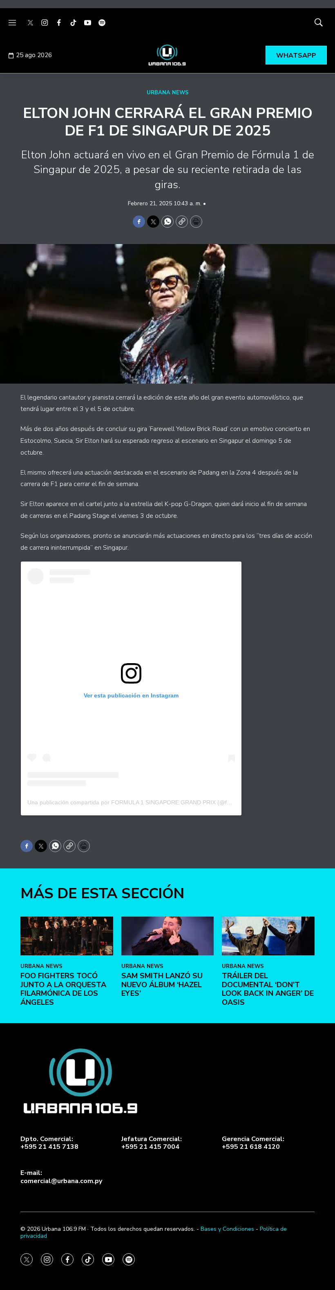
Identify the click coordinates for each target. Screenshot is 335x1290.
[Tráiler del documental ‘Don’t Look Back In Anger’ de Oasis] (268, 936)
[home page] (167, 55)
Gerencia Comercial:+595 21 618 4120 (253, 1143)
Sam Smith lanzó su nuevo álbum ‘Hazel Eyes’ (162, 984)
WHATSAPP (296, 55)
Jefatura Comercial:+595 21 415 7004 (151, 1143)
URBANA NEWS (168, 92)
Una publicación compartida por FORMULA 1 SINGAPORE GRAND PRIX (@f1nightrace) (141, 802)
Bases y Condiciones (227, 1229)
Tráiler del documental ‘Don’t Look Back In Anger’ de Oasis (268, 989)
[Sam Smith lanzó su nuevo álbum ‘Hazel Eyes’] (167, 936)
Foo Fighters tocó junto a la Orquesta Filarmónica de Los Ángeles (63, 989)
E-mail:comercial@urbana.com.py (61, 1177)
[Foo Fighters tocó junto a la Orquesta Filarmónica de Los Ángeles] (66, 936)
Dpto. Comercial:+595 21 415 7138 (49, 1143)
